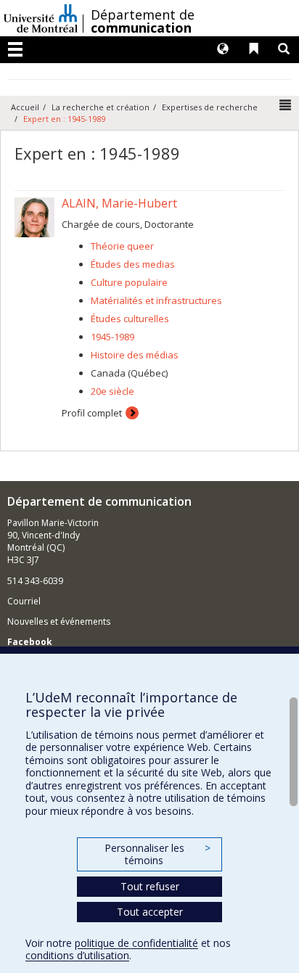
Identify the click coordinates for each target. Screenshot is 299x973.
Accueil (25, 107)
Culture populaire (129, 282)
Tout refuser (149, 886)
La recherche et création (101, 107)
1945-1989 (112, 336)
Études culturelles (130, 318)
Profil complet (92, 412)
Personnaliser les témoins (157, 854)
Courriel (24, 601)
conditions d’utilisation (77, 955)
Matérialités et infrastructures (156, 300)
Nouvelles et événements (58, 621)
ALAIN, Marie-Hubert (119, 203)
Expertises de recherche (210, 107)
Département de (142, 21)
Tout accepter (150, 912)
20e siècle (112, 391)
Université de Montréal (41, 18)
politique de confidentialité (136, 943)
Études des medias (133, 264)
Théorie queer (122, 246)
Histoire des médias (135, 354)
